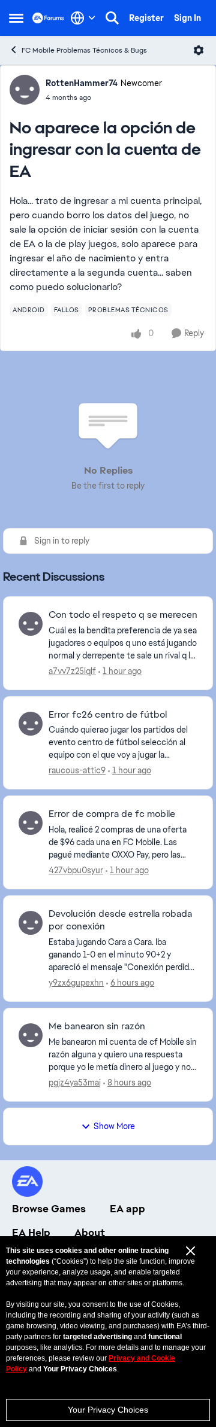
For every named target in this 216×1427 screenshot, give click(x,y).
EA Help (31, 1232)
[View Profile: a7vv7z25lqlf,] (31, 624)
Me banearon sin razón (97, 1026)
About (89, 1232)
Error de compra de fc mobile (112, 814)
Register (146, 18)
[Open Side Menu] (16, 18)
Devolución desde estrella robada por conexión (120, 920)
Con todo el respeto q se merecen (123, 615)
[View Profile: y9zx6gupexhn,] (31, 923)
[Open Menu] (198, 50)
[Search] (112, 18)
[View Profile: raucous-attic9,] (31, 724)
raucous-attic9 (77, 770)
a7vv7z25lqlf (72, 671)
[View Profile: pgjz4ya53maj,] (31, 1035)
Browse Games (49, 1208)
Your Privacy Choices (108, 1409)
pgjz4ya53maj (75, 1082)
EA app (127, 1208)
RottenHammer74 (82, 83)
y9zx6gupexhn (76, 982)
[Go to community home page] (48, 18)
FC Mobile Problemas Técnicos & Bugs (84, 50)
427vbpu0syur (76, 870)
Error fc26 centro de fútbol (108, 715)
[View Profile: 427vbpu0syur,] (31, 823)
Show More (114, 1126)
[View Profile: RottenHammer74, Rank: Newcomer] (25, 90)
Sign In (187, 18)
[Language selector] (83, 18)
